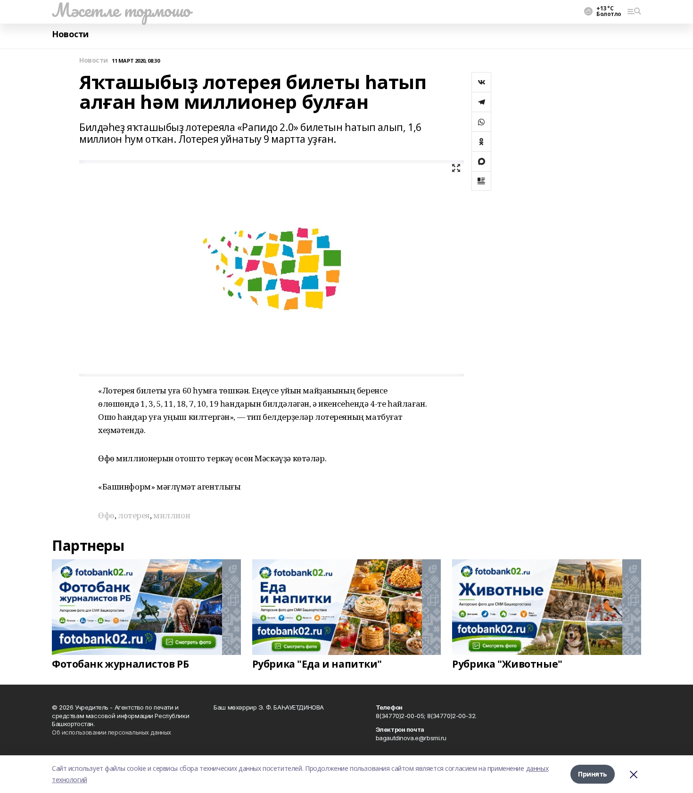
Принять (592, 773)
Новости (70, 34)
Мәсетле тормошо (121, 9)
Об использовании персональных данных (111, 732)
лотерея (134, 515)
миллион (171, 515)
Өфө (106, 515)
